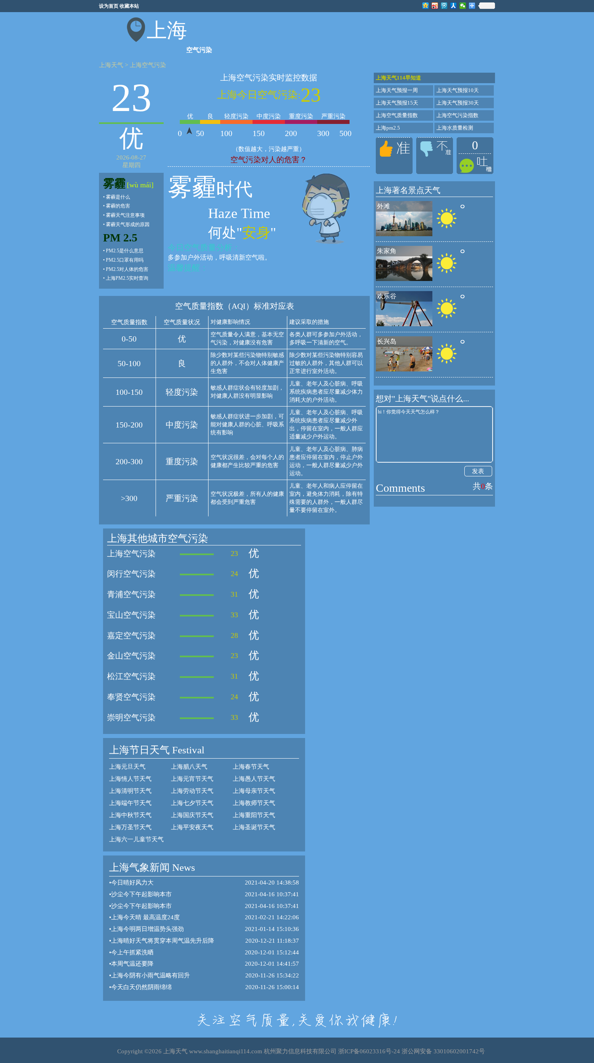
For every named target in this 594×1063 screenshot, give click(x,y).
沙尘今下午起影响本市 (141, 894)
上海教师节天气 (254, 803)
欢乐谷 (386, 296)
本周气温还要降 (132, 963)
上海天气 (111, 65)
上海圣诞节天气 (254, 827)
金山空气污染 (131, 655)
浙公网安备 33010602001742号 (443, 1051)
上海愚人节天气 (254, 779)
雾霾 (114, 183)
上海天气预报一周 (397, 90)
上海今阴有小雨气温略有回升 (150, 975)
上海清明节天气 (130, 791)
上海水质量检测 (454, 128)
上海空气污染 (148, 65)
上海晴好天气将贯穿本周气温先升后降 (162, 940)
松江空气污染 (131, 676)
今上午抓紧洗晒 (132, 952)
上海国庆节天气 (192, 815)
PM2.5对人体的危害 (127, 269)
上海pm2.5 (388, 128)
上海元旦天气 (127, 766)
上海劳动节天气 (192, 791)
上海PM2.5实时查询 (127, 278)
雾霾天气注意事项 (125, 215)
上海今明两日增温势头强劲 (147, 929)
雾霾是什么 (118, 197)
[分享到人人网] (453, 5)
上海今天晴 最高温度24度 (145, 917)
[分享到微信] (462, 5)
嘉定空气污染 (131, 635)
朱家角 (386, 250)
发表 (478, 471)
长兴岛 (386, 341)
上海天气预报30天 (457, 103)
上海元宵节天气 (192, 779)
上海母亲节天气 (254, 791)
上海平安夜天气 (192, 827)
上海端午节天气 (130, 803)
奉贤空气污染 (131, 696)
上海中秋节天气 (130, 815)
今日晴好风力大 (132, 882)
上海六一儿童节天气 (136, 839)
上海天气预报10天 (457, 90)
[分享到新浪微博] (435, 5)
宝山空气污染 (131, 614)
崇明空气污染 (131, 717)
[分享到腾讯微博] (444, 5)
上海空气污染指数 (457, 115)
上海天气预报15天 (397, 103)
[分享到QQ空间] (425, 5)
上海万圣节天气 (130, 827)
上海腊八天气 (189, 766)
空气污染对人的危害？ (268, 159)
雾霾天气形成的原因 (128, 224)
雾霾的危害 (118, 206)
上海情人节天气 (130, 779)
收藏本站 (129, 6)
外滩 (383, 206)
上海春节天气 (251, 766)
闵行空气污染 (131, 573)
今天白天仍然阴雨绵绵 (141, 987)
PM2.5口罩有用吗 (124, 260)
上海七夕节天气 (192, 803)
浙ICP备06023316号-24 (369, 1051)
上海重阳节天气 (254, 815)
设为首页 (108, 6)
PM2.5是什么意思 (124, 251)
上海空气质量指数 (397, 115)
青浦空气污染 (131, 594)
